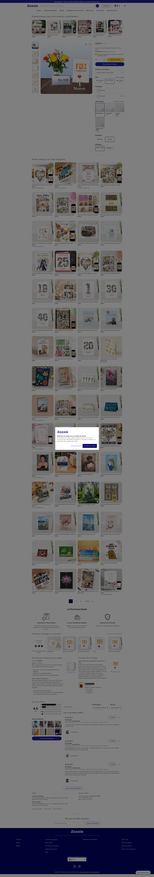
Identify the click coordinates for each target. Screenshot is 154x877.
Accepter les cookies (90, 446)
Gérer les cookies (76, 446)
